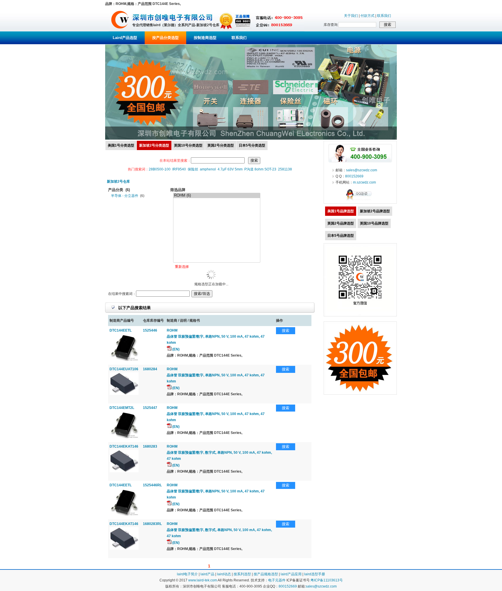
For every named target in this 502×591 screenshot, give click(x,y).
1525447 (150, 408)
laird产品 (207, 574)
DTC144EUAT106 (124, 369)
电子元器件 (277, 580)
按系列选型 (242, 574)
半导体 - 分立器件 (124, 196)
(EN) (175, 349)
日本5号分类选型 (252, 145)
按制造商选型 (205, 37)
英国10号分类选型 (188, 145)
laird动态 (224, 574)
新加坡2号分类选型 (154, 145)
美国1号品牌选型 (340, 211)
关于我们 (351, 16)
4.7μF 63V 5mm (230, 169)
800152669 (354, 176)
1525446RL (152, 485)
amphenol (208, 169)
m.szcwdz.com (364, 182)
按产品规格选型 (266, 574)
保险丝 (193, 169)
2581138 (285, 169)
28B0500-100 (160, 169)
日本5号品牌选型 (340, 236)
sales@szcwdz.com (361, 170)
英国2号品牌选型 (340, 223)
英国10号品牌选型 (374, 223)
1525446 (150, 330)
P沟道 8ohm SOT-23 (260, 169)
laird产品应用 (291, 574)
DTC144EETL (121, 330)
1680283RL (152, 524)
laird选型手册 (314, 574)
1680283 (150, 446)
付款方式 (367, 16)
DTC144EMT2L (122, 408)
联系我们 (384, 16)
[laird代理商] (120, 30)
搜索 (285, 330)
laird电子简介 (187, 574)
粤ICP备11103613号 (327, 580)
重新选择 (182, 267)
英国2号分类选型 (220, 145)
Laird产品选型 (125, 37)
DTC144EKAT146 (124, 446)
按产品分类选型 (165, 37)
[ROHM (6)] (216, 195)
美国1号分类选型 (121, 145)
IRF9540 (179, 169)
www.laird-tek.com (202, 580)
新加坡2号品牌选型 (375, 211)
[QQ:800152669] (360, 200)
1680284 (150, 369)
